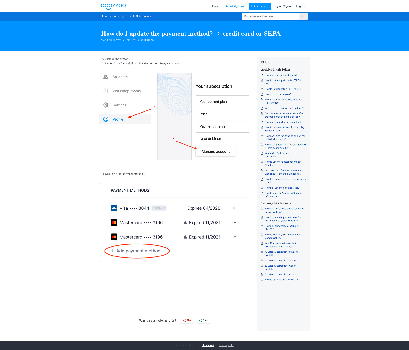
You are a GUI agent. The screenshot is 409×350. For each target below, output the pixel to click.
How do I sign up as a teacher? (281, 75)
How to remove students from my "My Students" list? (285, 129)
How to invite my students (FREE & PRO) (283, 82)
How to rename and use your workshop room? (285, 181)
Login (277, 6)
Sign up (287, 6)
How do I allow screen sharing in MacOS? (281, 227)
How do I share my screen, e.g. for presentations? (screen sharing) (283, 219)
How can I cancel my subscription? (283, 122)
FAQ (135, 16)
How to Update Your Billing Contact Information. (283, 195)
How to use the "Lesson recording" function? (283, 163)
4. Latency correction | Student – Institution (282, 253)
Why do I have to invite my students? (284, 108)
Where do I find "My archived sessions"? (280, 155)
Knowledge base (235, 6)
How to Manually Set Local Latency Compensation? (283, 236)
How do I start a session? (278, 94)
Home (215, 6)
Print (267, 62)
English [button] (300, 6)
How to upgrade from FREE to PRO (283, 88)
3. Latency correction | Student (281, 260)
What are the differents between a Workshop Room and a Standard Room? (283, 172)
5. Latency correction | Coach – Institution (281, 267)
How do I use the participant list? (282, 187)
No (189, 320)
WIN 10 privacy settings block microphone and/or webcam (280, 245)
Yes (205, 320)
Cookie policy (226, 345)
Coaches (147, 16)
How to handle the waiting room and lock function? (284, 101)
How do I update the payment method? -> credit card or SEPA (285, 146)
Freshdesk (208, 345)
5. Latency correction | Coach (280, 274)
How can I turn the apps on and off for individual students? (285, 137)
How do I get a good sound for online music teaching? (284, 210)
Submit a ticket (260, 6)
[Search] (303, 16)
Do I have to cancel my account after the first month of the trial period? (284, 115)
